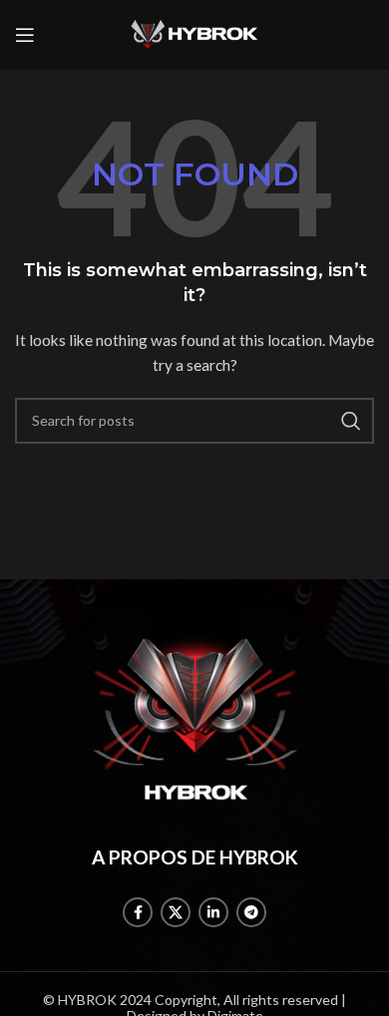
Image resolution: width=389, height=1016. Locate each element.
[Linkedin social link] (213, 912)
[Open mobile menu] (25, 35)
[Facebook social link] (138, 912)
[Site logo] (194, 33)
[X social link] (176, 912)
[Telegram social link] (251, 912)
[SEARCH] (351, 421)
